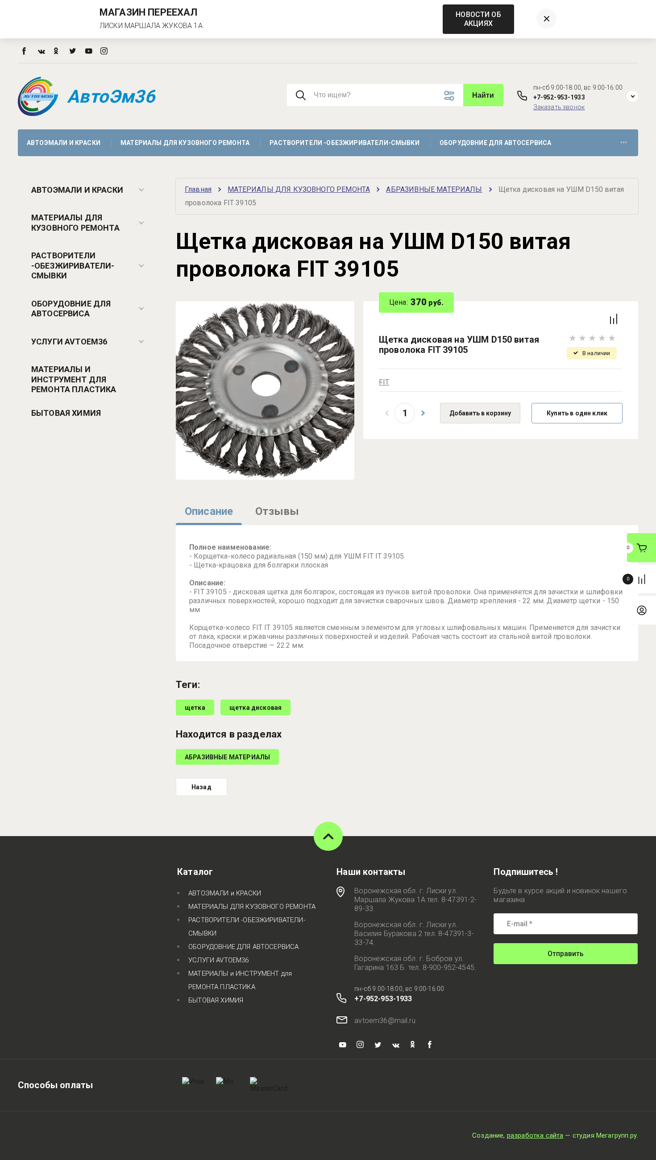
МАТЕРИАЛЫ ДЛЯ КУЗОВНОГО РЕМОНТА (75, 222)
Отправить (566, 953)
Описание (209, 511)
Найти (483, 95)
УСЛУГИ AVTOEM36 (69, 341)
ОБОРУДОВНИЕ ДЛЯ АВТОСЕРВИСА (71, 309)
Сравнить (613, 319)
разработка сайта (535, 1135)
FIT (384, 382)
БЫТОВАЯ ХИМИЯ (66, 413)
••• (623, 142)
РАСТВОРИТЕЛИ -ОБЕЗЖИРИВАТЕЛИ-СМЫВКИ (73, 265)
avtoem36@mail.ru (384, 1020)
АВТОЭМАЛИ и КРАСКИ (77, 190)
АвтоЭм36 (111, 96)
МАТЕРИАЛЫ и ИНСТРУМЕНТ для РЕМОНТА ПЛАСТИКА (73, 379)
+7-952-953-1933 (559, 97)
